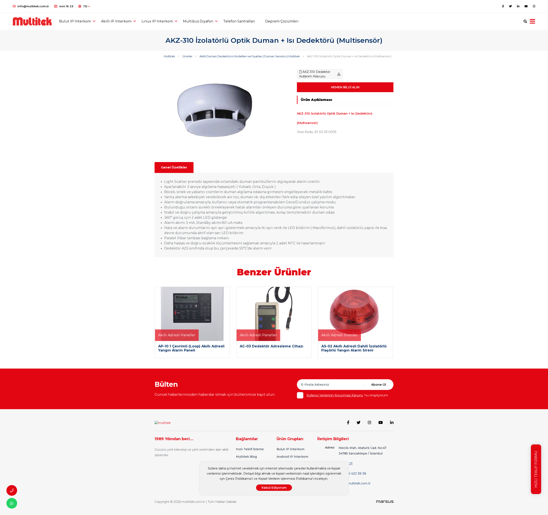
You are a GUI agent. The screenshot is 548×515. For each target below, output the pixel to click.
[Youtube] (526, 6)
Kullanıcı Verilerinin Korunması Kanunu (335, 395)
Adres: (329, 447)
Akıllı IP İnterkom (116, 21)
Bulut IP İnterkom (75, 21)
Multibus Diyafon (198, 21)
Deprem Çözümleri (282, 21)
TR (85, 6)
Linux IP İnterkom (157, 21)
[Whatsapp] (11, 503)
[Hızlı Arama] (11, 490)
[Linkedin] (518, 6)
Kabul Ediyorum (274, 488)
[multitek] (34, 21)
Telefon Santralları (239, 21)
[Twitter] (510, 6)
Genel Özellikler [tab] (174, 167)
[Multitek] (163, 423)
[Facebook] (503, 6)
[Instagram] (534, 6)
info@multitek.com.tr (33, 6)
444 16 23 (66, 6)
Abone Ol (378, 385)
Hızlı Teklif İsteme (250, 449)
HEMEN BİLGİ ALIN (345, 87)
